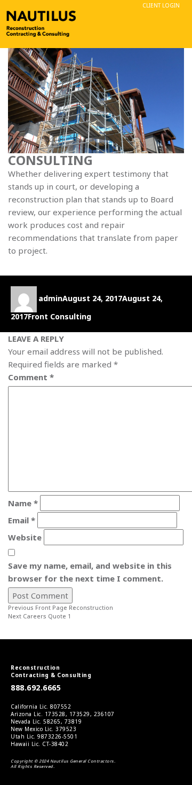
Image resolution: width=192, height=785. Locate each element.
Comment (31, 377)
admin (50, 298)
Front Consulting (59, 316)
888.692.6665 (36, 687)
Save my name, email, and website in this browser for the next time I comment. (90, 572)
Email (21, 520)
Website (25, 537)
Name (23, 503)
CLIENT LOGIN (161, 5)
